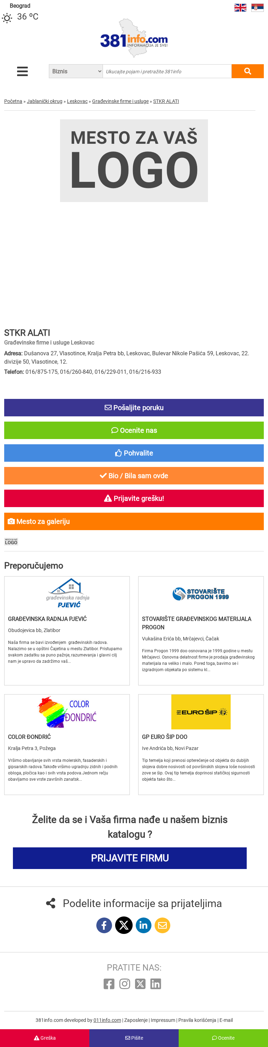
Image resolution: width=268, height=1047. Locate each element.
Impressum (163, 1020)
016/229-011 (111, 372)
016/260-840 (76, 372)
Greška (47, 1038)
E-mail (226, 1020)
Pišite (136, 1038)
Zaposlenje (136, 1020)
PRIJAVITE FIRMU (130, 858)
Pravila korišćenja (197, 1020)
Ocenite (225, 1038)
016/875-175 (41, 372)
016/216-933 (145, 372)
